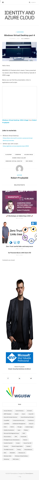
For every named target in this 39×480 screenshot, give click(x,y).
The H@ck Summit (8, 449)
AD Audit (29, 410)
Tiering (18, 449)
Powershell (23, 436)
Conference (31, 420)
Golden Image (28, 154)
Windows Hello (7, 456)
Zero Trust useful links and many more (19, 246)
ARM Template (7, 414)
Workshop (6, 459)
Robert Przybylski (19, 177)
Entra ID (31, 423)
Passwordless (7, 436)
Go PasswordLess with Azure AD (19, 253)
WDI (5, 452)
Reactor (25, 439)
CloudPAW (8, 154)
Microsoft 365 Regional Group (11, 433)
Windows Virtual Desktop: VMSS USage (15, 120)
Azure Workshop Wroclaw (27, 417)
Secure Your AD (27, 443)
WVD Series (29, 161)
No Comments (25, 38)
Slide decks (20, 32)
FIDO (5, 427)
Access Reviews (8, 410)
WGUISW (12, 452)
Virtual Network (28, 449)
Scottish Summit (8, 443)
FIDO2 (12, 427)
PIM (16, 436)
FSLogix (20, 427)
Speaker (28, 446)
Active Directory (19, 410)
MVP (24, 433)
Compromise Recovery (18, 420)
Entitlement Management (19, 423)
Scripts (18, 443)
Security (6, 446)
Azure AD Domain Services (10, 417)
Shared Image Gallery (19, 158)
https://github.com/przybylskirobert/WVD (16, 146)
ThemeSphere (29, 473)
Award (16, 414)
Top (20, 476)
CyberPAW (18, 154)
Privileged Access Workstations (12, 439)
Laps (19, 430)
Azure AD (31, 414)
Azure (23, 414)
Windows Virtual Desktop (14, 161)
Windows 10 (22, 452)
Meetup (26, 430)
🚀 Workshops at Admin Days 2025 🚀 (19, 216)
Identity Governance (9, 430)
